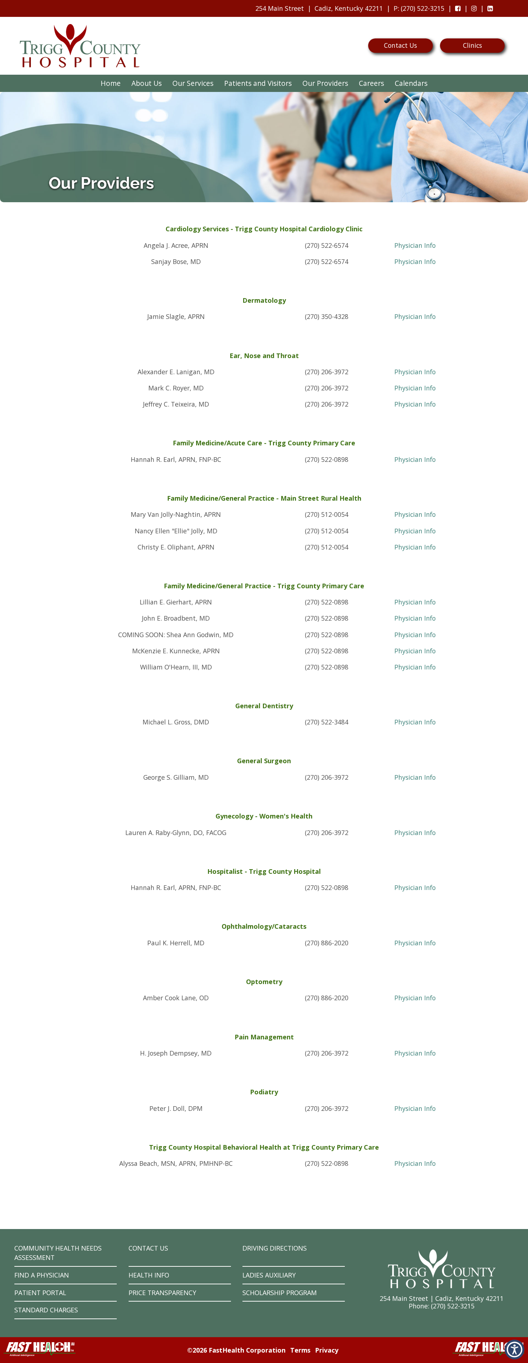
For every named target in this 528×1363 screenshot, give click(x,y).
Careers (371, 83)
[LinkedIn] (490, 8)
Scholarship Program (279, 1292)
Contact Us (400, 45)
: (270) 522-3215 (417, 10)
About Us (146, 83)
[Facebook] (457, 8)
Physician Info (415, 245)
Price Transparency (162, 1292)
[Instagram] (474, 8)
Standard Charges (46, 1310)
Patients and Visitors (258, 83)
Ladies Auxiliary (269, 1275)
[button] (514, 1349)
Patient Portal (40, 1292)
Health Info (149, 1275)
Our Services (192, 83)
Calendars (411, 83)
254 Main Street (279, 8)
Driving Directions (274, 1248)
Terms (300, 1350)
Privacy (326, 1350)
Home (111, 83)
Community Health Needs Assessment (58, 1253)
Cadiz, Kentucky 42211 (349, 8)
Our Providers (325, 83)
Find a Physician (41, 1275)
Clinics (472, 45)
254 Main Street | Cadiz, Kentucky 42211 (442, 1298)
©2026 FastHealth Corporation (236, 1350)
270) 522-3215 (453, 1306)
